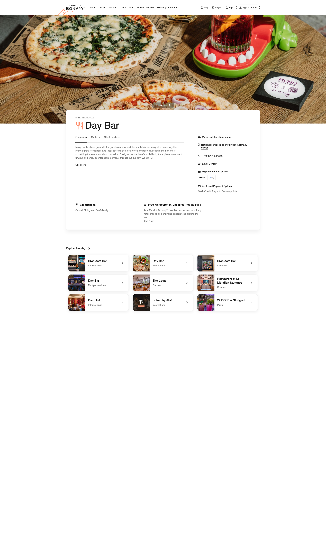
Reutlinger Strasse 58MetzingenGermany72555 (224, 146)
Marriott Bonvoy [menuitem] (145, 7)
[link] (204, 7)
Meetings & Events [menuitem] (167, 7)
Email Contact (209, 163)
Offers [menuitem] (102, 7)
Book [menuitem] (92, 7)
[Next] (169, 105)
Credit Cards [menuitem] (126, 7)
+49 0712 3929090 (212, 156)
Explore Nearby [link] (75, 248)
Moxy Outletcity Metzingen (216, 136)
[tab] (81, 139)
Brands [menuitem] (112, 7)
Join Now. (160, 220)
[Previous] (156, 105)
